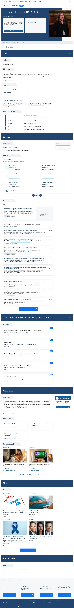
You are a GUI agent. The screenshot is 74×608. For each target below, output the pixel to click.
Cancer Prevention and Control (10, 103)
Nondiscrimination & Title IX (48, 600)
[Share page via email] (12, 47)
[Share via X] (4, 47)
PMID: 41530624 (38, 271)
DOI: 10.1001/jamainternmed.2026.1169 (26, 233)
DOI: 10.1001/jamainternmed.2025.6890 (31, 261)
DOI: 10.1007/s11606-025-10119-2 (14, 272)
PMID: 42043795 (13, 241)
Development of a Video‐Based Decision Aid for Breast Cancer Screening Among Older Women (18, 209)
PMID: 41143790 (7, 293)
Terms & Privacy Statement (7, 602)
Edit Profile (5, 574)
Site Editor (18, 600)
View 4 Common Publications (14, 186)
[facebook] (61, 587)
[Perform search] (70, 1)
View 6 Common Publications (14, 177)
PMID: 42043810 (16, 233)
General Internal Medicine (30, 103)
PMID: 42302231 (26, 213)
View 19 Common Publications (14, 169)
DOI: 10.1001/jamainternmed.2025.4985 (16, 293)
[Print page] (14, 47)
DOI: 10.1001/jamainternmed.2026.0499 (23, 241)
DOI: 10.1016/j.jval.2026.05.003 (35, 224)
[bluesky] (59, 587)
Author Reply (7, 223)
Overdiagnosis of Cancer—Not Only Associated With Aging (17, 299)
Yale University (19, 602)
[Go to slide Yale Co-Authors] (36, 195)
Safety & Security (60, 600)
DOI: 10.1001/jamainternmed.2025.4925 (18, 302)
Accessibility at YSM (33, 600)
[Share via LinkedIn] (8, 47)
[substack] (69, 587)
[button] (60, 23)
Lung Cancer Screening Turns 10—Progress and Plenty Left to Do (18, 239)
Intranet (4, 600)
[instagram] (64, 587)
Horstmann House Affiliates (42, 103)
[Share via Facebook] (6, 47)
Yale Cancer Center (33, 104)
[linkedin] (67, 587)
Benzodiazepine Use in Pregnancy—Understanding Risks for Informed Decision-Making (24, 258)
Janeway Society (11, 104)
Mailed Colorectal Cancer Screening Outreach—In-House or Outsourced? (20, 230)
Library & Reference (33, 602)
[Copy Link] (70, 53)
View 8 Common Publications (48, 169)
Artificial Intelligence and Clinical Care (13, 281)
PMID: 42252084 (27, 224)
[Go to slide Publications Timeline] (33, 195)
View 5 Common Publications (48, 177)
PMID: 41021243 (9, 302)
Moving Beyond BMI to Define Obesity (12, 291)
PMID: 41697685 (27, 251)
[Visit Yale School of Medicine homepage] (12, 581)
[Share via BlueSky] (10, 47)
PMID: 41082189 (22, 285)
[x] (59, 590)
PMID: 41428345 (22, 261)
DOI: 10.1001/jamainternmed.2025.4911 (32, 285)
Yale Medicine (41, 104)
